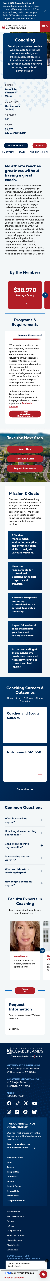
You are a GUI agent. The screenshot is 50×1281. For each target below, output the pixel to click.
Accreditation (13, 1211)
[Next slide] (45, 295)
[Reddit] (25, 1112)
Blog (9, 1162)
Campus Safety (14, 1230)
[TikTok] (17, 1104)
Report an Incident (16, 1235)
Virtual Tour (12, 1195)
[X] (26, 1104)
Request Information (25, 468)
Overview (8, 152)
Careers (10, 1167)
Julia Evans (21, 956)
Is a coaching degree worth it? (17, 858)
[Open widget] (43, 1274)
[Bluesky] (34, 1112)
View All (25, 990)
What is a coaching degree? (16, 820)
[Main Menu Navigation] (45, 26)
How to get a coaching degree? (18, 883)
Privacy (10, 1221)
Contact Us (12, 1176)
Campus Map (13, 1172)
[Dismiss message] (47, 1260)
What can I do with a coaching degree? (17, 870)
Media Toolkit (13, 1245)
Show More (23, 789)
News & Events (14, 1186)
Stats (22, 152)
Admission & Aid (15, 1157)
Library (10, 1181)
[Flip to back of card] (40, 736)
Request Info (16, 145)
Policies (10, 1226)
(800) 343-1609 (15, 1096)
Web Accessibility (15, 1216)
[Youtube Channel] (34, 1104)
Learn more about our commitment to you (19, 1146)
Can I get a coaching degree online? (17, 845)
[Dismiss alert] (45, 11)
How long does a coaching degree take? (20, 833)
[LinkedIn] (17, 1112)
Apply (40, 145)
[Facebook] (9, 1104)
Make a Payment (15, 1240)
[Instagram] (9, 1112)
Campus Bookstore (16, 1200)
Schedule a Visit (25, 458)
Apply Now (25, 449)
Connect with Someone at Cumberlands (20, 1264)
